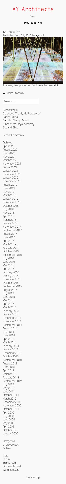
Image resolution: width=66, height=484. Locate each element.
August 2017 (10, 233)
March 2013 (9, 373)
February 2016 (11, 272)
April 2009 (8, 412)
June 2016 (9, 261)
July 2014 (8, 331)
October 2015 (11, 282)
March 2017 (9, 244)
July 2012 (8, 384)
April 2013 (8, 370)
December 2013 (12, 352)
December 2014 (12, 317)
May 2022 (8, 156)
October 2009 (11, 408)
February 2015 (11, 310)
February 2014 (11, 345)
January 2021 (10, 170)
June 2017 (9, 237)
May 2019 (8, 191)
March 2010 (9, 398)
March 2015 (9, 307)
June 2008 (9, 419)
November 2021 (12, 163)
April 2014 (8, 338)
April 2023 (8, 146)
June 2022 (9, 153)
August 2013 (10, 363)
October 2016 (11, 251)
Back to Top (33, 477)
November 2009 (12, 405)
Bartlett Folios (10, 116)
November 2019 (12, 181)
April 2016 (8, 268)
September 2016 (12, 254)
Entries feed (9, 462)
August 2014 (10, 328)
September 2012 (12, 381)
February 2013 (11, 377)
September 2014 (12, 324)
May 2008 (8, 422)
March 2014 (9, 342)
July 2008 (8, 416)
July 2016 (8, 258)
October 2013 (11, 356)
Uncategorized (11, 444)
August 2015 (10, 289)
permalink (53, 85)
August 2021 (10, 167)
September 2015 (12, 286)
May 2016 (8, 265)
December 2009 (12, 401)
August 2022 (10, 149)
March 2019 (9, 195)
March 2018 (9, 219)
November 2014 (12, 321)
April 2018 (8, 216)
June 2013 (9, 366)
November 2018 (12, 202)
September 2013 (12, 359)
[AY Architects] (33, 9)
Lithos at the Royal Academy (18, 123)
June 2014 (9, 335)
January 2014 (10, 349)
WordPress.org (11, 469)
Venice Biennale (13, 92)
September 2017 (12, 230)
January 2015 (10, 314)
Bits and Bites (10, 127)
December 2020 (12, 174)
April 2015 (8, 303)
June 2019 (9, 188)
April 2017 (8, 240)
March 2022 (9, 160)
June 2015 (9, 296)
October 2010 (11, 395)
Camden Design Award (16, 120)
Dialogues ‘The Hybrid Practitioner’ (22, 113)
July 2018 (8, 209)
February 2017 (11, 247)
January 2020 (10, 177)
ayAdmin (40, 35)
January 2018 (10, 223)
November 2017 (12, 226)
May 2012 (8, 387)
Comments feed (12, 466)
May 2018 (8, 212)
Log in (6, 459)
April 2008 (8, 426)
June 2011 (9, 391)
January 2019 (10, 198)
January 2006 (10, 433)
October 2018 (11, 205)
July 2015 (8, 293)
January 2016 (10, 275)
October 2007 (11, 430)
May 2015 (8, 300)
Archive (7, 448)
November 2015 (12, 279)
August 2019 (10, 184)
